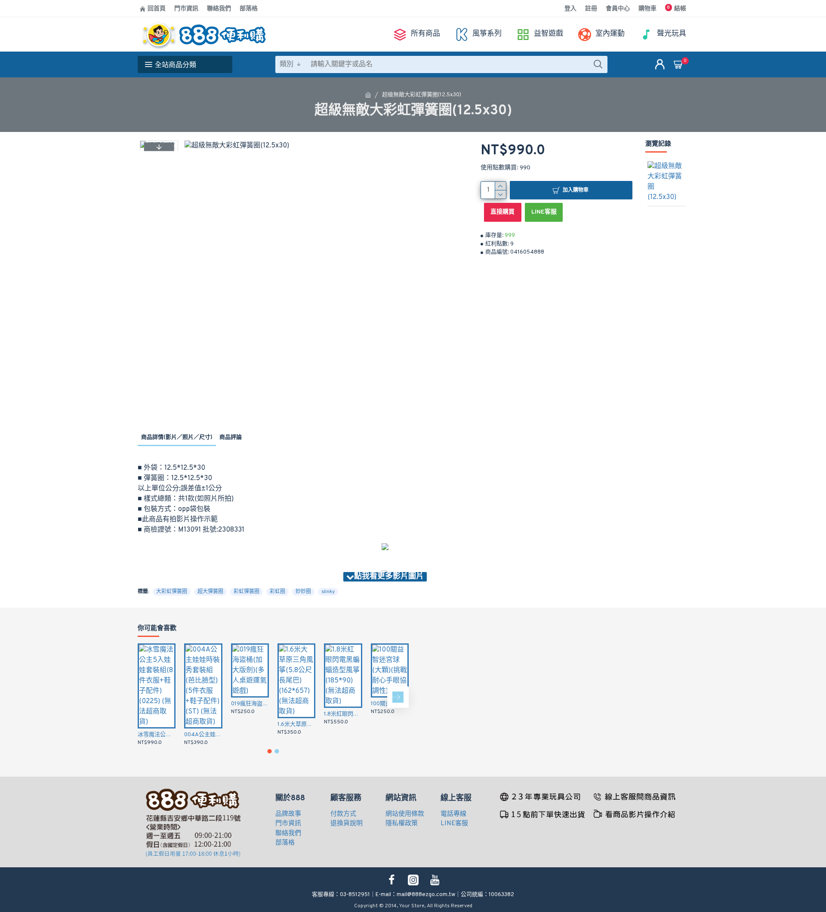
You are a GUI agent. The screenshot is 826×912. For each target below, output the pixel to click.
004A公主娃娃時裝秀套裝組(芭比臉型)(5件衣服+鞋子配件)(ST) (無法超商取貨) (203, 734)
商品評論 (230, 437)
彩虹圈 (277, 591)
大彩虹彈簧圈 (171, 591)
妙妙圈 (303, 591)
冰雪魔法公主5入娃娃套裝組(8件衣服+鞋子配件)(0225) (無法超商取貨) (157, 734)
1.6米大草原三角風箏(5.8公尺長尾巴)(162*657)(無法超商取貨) (296, 724)
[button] (159, 146)
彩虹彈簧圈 (246, 591)
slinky (328, 591)
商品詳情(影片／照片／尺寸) (177, 437)
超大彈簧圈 (210, 591)
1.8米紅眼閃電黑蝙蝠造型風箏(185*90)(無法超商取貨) (343, 714)
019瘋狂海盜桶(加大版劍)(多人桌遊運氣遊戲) (250, 704)
